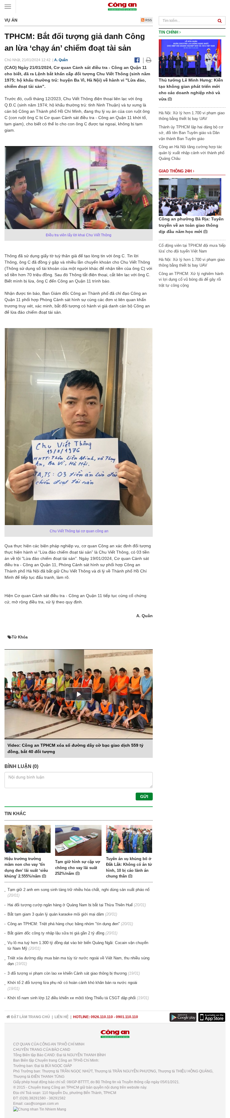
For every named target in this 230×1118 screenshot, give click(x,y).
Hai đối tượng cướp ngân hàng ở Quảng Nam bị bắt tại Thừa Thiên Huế (70, 905)
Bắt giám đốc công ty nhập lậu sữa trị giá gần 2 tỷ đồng (55, 933)
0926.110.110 (102, 1017)
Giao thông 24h (176, 171)
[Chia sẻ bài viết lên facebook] (137, 59)
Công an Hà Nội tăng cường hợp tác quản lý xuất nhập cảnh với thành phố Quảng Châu (191, 153)
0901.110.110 (127, 1017)
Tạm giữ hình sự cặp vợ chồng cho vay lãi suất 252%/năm (77, 867)
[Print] (149, 59)
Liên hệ (62, 1017)
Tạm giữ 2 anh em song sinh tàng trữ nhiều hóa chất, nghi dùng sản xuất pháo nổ (78, 889)
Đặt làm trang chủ (30, 1017)
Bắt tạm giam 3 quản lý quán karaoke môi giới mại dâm (55, 914)
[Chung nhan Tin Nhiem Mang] (39, 1109)
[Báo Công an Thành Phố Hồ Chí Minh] (122, 6)
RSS (148, 20)
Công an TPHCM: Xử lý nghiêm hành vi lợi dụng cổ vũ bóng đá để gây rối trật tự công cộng (191, 279)
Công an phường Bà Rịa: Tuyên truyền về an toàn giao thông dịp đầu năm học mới (191, 225)
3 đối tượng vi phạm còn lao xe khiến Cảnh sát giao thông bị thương (67, 973)
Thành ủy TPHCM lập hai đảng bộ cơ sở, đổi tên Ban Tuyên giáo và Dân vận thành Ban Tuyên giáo (191, 133)
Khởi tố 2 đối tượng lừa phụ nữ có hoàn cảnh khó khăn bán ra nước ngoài (72, 982)
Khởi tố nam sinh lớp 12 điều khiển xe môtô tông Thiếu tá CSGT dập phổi (71, 998)
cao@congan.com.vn (41, 1104)
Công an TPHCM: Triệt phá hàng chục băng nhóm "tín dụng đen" (63, 924)
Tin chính (169, 32)
